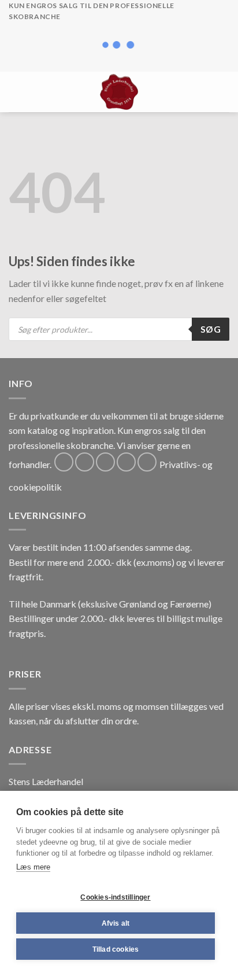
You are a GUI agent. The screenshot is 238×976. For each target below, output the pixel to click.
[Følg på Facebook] (63, 462)
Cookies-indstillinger (115, 897)
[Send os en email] (126, 462)
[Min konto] (204, 92)
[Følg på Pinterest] (147, 462)
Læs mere (33, 867)
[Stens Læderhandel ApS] (119, 92)
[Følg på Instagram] (84, 462)
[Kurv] (223, 92)
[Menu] (16, 92)
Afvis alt (116, 923)
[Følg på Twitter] (105, 462)
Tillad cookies (115, 949)
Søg (210, 329)
